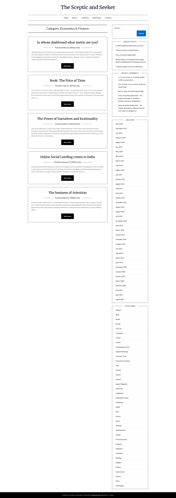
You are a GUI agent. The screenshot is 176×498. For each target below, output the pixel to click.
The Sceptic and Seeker (88, 7)
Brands (118, 324)
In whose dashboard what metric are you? (67, 42)
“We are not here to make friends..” (127, 50)
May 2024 (119, 151)
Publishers (119, 453)
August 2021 (120, 184)
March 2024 (120, 161)
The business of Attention (67, 193)
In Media (85, 18)
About (75, 18)
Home (66, 18)
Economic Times (121, 356)
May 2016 (119, 253)
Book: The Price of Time (67, 80)
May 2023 (119, 165)
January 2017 (120, 235)
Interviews (119, 389)
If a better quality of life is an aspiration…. (130, 67)
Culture (118, 342)
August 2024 (120, 142)
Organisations (120, 430)
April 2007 (119, 295)
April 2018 (119, 225)
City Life (119, 328)
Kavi (119, 91)
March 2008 (120, 281)
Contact (108, 18)
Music (118, 421)
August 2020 (120, 207)
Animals (118, 310)
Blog (117, 315)
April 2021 (119, 193)
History (118, 375)
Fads (117, 365)
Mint (117, 412)
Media (118, 407)
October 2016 (120, 244)
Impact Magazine (121, 384)
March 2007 (120, 299)
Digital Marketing (122, 352)
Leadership (119, 393)
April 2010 (119, 262)
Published (96, 18)
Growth (118, 370)
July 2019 (119, 216)
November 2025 (121, 128)
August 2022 (120, 170)
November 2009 (121, 267)
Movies (118, 416)
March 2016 (120, 258)
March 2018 (120, 230)
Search (117, 28)
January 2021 (120, 198)
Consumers (119, 333)
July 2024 (119, 147)
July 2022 (119, 175)
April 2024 (119, 156)
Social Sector (120, 472)
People (118, 435)
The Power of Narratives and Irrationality (67, 119)
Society (118, 476)
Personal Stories (121, 439)
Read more (67, 66)
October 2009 (120, 272)
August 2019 (120, 212)
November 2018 (121, 221)
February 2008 (121, 286)
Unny (78, 48)
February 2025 (121, 138)
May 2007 (119, 290)
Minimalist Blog (96, 495)
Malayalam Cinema (122, 398)
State (117, 481)
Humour (118, 379)
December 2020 (121, 202)
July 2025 (119, 133)
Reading (118, 458)
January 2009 (120, 276)
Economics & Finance (123, 361)
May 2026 (119, 124)
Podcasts (119, 444)
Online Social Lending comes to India (67, 157)
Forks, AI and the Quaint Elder (126, 55)
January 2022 (120, 179)
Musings (119, 425)
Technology (120, 486)
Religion (118, 462)
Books (118, 319)
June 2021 (119, 188)
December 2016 (121, 239)
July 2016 (119, 249)
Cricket (118, 338)
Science (118, 467)
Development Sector (123, 347)
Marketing (119, 402)
